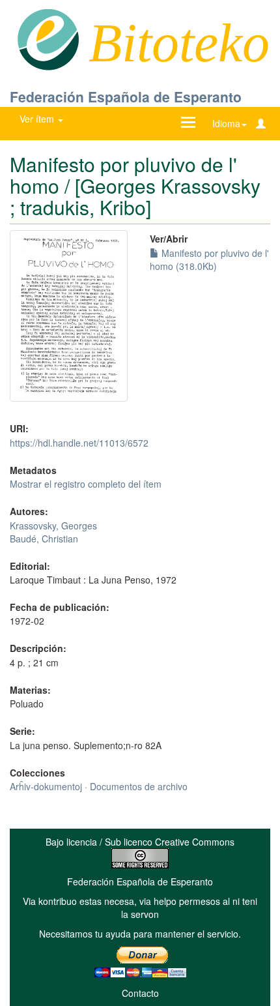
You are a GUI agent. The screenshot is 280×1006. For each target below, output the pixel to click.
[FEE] (48, 38)
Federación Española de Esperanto (126, 96)
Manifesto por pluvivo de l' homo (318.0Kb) (209, 259)
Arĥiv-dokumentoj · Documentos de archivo (99, 786)
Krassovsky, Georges (53, 525)
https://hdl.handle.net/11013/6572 (79, 442)
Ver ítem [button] (38, 118)
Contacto (140, 992)
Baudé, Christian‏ (44, 538)
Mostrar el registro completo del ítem (85, 483)
